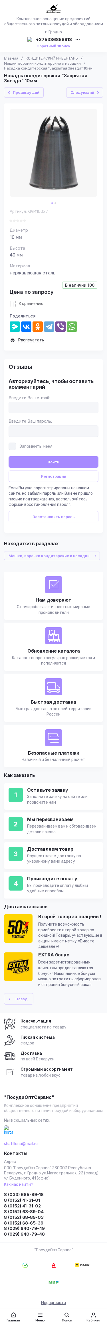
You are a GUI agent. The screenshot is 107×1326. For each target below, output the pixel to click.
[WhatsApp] (72, 326)
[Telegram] (49, 326)
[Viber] (60, 326)
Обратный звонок (53, 46)
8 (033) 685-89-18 (24, 1194)
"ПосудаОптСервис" (29, 1097)
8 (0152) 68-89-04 (24, 1211)
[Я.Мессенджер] (15, 326)
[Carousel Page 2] (55, 203)
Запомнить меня (36, 446)
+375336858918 (54, 39)
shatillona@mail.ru (21, 1143)
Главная (11, 58)
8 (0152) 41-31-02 (22, 1206)
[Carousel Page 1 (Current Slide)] (52, 203)
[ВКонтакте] (26, 326)
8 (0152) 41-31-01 (22, 1200)
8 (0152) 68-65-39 (23, 1223)
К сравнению (31, 303)
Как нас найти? (18, 1184)
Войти (53, 462)
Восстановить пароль (54, 516)
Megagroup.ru (53, 1302)
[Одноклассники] (38, 326)
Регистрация (53, 476)
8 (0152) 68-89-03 (24, 1217)
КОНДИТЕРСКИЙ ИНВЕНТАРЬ (52, 58)
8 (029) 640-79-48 (24, 1234)
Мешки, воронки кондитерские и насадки (42, 63)
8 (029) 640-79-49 (24, 1228)
